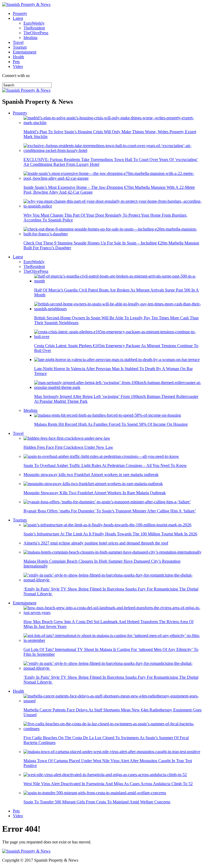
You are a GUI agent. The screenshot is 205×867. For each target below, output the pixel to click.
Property (20, 13)
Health (18, 57)
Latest (18, 18)
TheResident (34, 28)
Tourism (20, 47)
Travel (18, 42)
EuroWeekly (34, 23)
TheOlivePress (35, 32)
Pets (16, 61)
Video (18, 66)
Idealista (30, 37)
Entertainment (24, 52)
